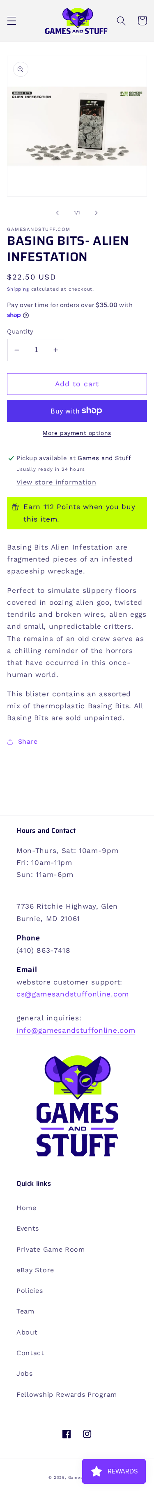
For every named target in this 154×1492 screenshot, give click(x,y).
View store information (56, 482)
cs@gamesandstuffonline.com (72, 994)
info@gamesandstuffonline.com (75, 1030)
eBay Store (35, 1270)
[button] (11, 20)
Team (25, 1311)
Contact (30, 1353)
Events (27, 1228)
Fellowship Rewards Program (66, 1394)
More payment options (77, 433)
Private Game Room (50, 1249)
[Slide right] (96, 213)
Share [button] (28, 741)
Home (26, 1208)
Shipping (18, 289)
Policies (29, 1291)
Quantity (20, 331)
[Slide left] (57, 213)
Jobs (24, 1373)
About (26, 1332)
